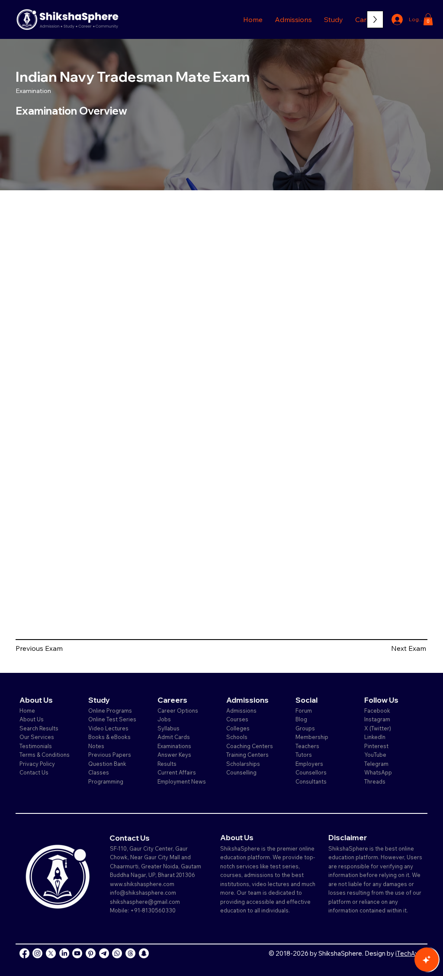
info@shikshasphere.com (143, 892)
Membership (311, 736)
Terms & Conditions (44, 754)
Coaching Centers (249, 745)
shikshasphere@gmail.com (145, 901)
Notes (96, 745)
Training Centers (247, 754)
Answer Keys (174, 754)
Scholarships (243, 763)
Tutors (303, 754)
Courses (237, 719)
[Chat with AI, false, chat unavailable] (426, 959)
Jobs (164, 719)
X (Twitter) (377, 728)
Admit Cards (173, 736)
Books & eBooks (109, 736)
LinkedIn (374, 736)
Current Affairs (176, 772)
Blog (301, 719)
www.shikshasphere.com (142, 883)
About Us (31, 719)
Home (27, 710)
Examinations (174, 745)
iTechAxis (409, 953)
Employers (309, 763)
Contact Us (33, 772)
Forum (303, 710)
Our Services (36, 736)
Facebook (377, 710)
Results (167, 763)
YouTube (375, 754)
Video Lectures (108, 728)
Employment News (181, 781)
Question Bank (107, 763)
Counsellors (311, 772)
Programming (105, 781)
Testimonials (35, 745)
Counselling (241, 772)
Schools (236, 736)
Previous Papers (109, 754)
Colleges (238, 728)
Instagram (377, 719)
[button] (293, 19)
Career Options (177, 710)
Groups (305, 728)
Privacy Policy (37, 763)
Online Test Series (112, 719)
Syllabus (168, 728)
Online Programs (110, 710)
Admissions (242, 710)
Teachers (307, 745)
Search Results (38, 728)
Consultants (311, 781)
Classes (99, 772)
